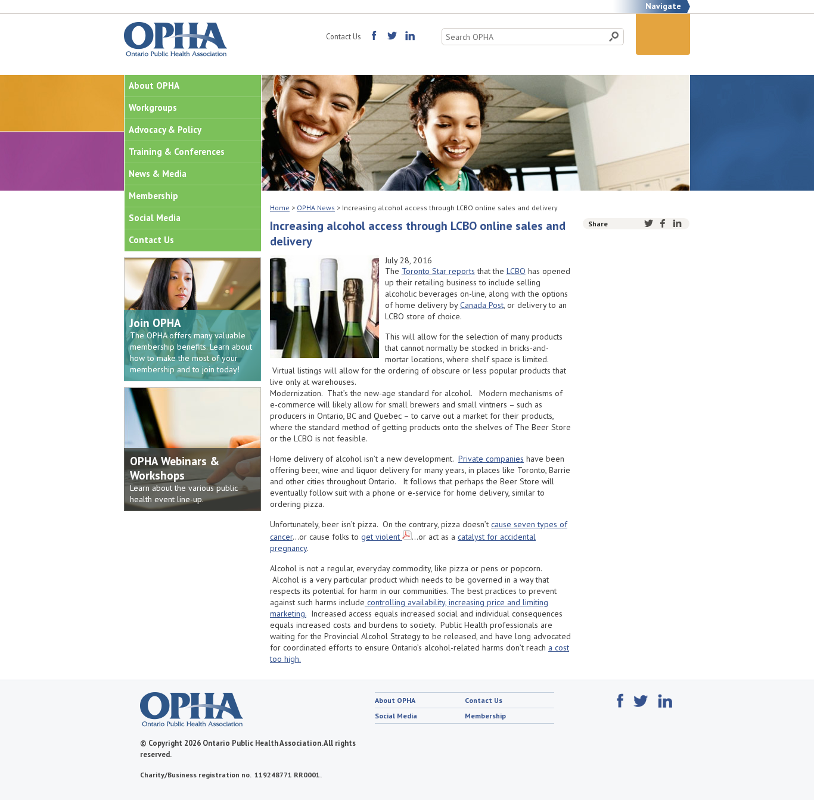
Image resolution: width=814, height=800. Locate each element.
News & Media (158, 173)
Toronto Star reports (438, 271)
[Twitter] (648, 223)
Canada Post (482, 305)
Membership (153, 195)
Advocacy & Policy (165, 129)
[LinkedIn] (677, 223)
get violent (380, 536)
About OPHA (154, 85)
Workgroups (153, 107)
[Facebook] (662, 223)
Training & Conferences (177, 151)
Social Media (155, 217)
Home (280, 207)
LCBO (516, 271)
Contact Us (343, 36)
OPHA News (316, 207)
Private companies (491, 458)
